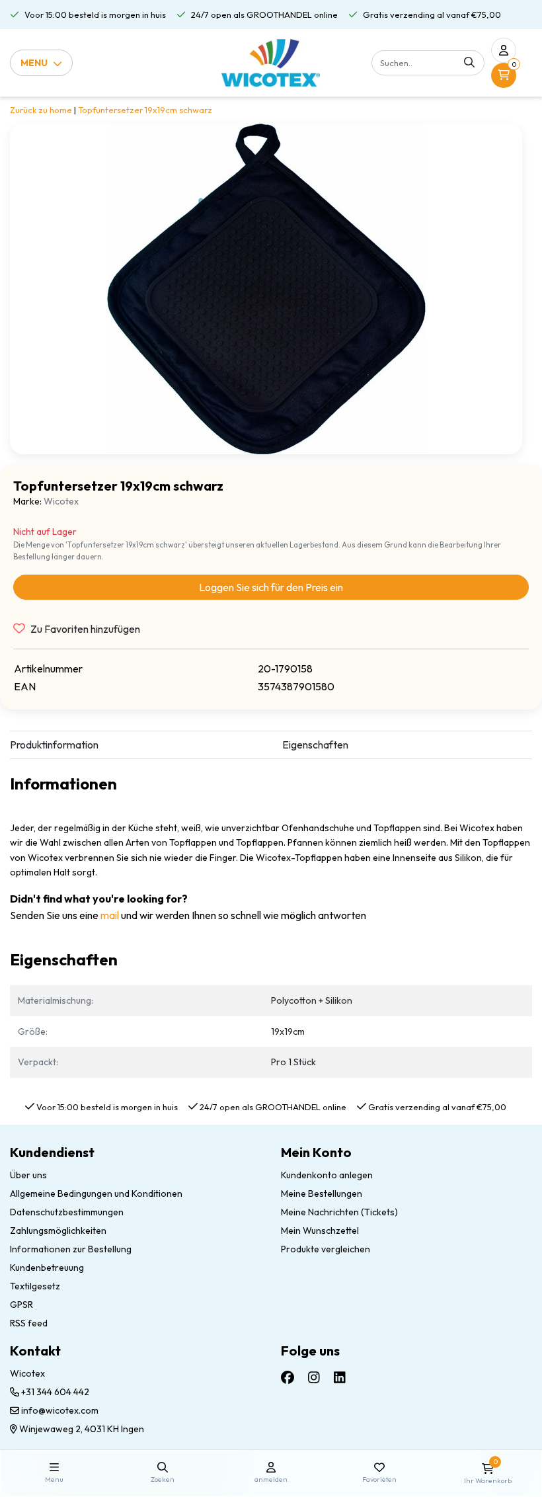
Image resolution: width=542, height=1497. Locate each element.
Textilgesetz (35, 1286)
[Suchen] (469, 63)
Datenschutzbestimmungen (67, 1212)
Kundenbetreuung (47, 1268)
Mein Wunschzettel (320, 1230)
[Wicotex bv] (270, 63)
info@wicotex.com (59, 1410)
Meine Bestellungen (321, 1193)
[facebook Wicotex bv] (287, 1377)
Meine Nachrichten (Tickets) (339, 1212)
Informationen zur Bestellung (71, 1249)
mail (109, 915)
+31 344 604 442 (54, 1392)
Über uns (28, 1175)
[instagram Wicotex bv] (314, 1377)
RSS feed (29, 1323)
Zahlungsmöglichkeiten (58, 1230)
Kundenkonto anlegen (327, 1175)
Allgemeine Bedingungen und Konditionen (96, 1193)
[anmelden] (503, 50)
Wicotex (61, 501)
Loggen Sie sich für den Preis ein (271, 587)
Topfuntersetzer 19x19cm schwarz (145, 109)
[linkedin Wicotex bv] (340, 1377)
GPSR (21, 1305)
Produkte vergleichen (325, 1249)
